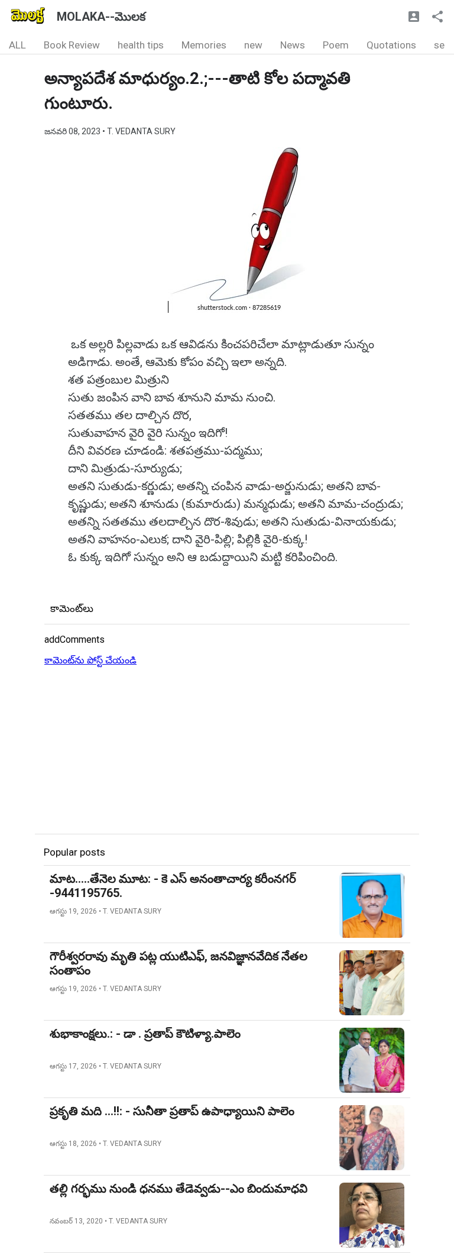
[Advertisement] (227, 751)
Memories (203, 45)
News (292, 45)
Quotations (391, 45)
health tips (141, 45)
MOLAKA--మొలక (101, 16)
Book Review (72, 45)
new (253, 45)
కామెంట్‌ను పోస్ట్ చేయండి (90, 660)
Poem (336, 45)
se (439, 45)
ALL (17, 45)
